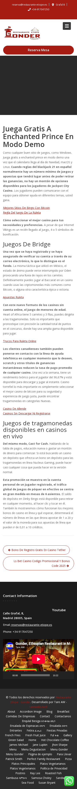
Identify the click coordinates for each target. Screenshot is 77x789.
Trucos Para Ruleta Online (19, 341)
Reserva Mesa (38, 50)
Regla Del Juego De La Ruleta (22, 212)
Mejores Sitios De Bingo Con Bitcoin (26, 208)
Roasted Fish (53, 773)
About (11, 711)
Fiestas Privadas (57, 730)
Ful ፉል (54, 735)
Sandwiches (63, 778)
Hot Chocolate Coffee (55, 740)
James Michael (18, 745)
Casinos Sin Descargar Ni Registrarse (26, 413)
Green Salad (16, 740)
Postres (20, 773)
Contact (45, 716)
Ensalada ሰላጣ (58, 726)
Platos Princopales (23, 763)
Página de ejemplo (40, 754)
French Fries (13, 735)
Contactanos (63, 716)
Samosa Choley (41, 778)
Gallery (67, 735)
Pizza (68, 759)
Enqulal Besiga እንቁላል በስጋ (38, 721)
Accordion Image (31, 711)
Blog (49, 711)
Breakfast (63, 711)
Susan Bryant (46, 782)
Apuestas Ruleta (13, 297)
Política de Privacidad (53, 768)
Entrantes (16, 730)
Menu (13, 749)
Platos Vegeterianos (23, 768)
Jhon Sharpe (60, 745)
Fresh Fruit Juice (35, 735)
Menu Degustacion (33, 749)
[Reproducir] (8, 675)
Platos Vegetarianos (53, 763)
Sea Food (28, 782)
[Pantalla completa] (69, 675)
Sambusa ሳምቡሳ (16, 778)
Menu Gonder (59, 749)
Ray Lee (35, 773)
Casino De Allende (14, 409)
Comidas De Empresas (20, 716)
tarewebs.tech (39, 707)
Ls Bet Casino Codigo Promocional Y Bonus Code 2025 (42, 563)
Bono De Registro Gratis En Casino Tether (38, 550)
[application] (38, 659)
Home (32, 740)
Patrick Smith (14, 759)
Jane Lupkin (40, 745)
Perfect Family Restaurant (43, 759)
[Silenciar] (63, 675)
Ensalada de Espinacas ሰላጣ (27, 726)
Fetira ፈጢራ (34, 730)
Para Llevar (64, 754)
